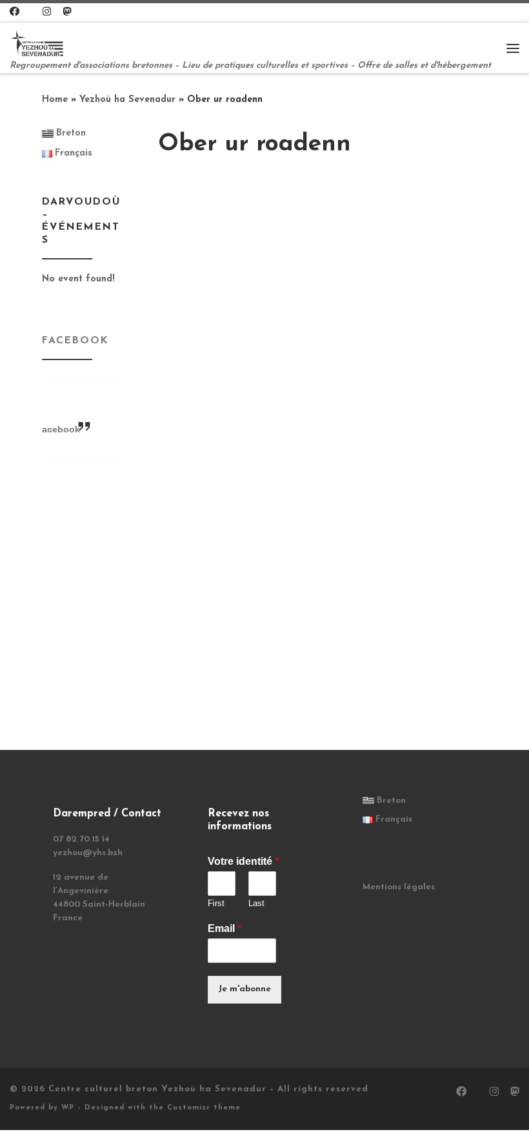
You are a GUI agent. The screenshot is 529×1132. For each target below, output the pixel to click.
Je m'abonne (244, 989)
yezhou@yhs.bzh (88, 853)
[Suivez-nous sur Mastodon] (67, 12)
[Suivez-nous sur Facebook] (14, 12)
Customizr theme (204, 1107)
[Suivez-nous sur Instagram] (47, 12)
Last (256, 903)
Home (55, 100)
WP (67, 1107)
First (216, 903)
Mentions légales (399, 887)
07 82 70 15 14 (81, 839)
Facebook (75, 341)
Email (224, 928)
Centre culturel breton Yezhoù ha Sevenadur (157, 1089)
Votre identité (243, 861)
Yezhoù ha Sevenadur (127, 100)
